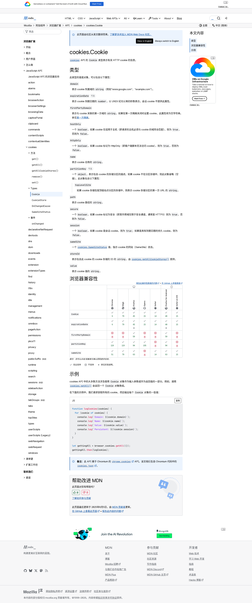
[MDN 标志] (30, 547)
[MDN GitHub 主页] (25, 570)
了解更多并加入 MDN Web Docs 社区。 (131, 34)
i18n (30, 288)
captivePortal (35, 117)
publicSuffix (34, 358)
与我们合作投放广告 (115, 569)
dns (30, 241)
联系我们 (28, 471)
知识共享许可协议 (107, 597)
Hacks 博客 (195, 579)
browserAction (36, 100)
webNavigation (36, 441)
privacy (32, 347)
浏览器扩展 (29, 41)
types (31, 423)
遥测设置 (69, 591)
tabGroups (33, 400)
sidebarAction (35, 388)
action (31, 82)
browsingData (35, 111)
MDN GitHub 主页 (156, 574)
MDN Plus (110, 574)
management (35, 305)
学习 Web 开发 (196, 558)
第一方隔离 (82, 117)
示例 (193, 50)
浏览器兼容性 (198, 45)
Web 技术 (194, 553)
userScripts (34, 429)
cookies (32, 147)
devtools (33, 235)
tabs (30, 405)
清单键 (29, 458)
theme (31, 411)
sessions (33, 382)
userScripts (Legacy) (39, 435)
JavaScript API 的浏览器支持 (43, 76)
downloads (34, 253)
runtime (32, 364)
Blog (179, 18)
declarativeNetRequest (40, 229)
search (31, 376)
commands (34, 129)
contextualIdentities (39, 141)
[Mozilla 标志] (33, 591)
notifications (34, 317)
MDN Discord (154, 569)
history (31, 282)
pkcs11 (31, 341)
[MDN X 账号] (36, 570)
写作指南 (151, 564)
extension (33, 264)
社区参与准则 (101, 591)
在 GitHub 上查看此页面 (84, 511)
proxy (31, 352)
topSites (32, 417)
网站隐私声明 (53, 591)
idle (30, 300)
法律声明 (84, 591)
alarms (31, 88)
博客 (107, 558)
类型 (193, 40)
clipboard (33, 123)
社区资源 (151, 558)
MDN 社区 (152, 553)
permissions (34, 335)
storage (32, 394)
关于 (107, 553)
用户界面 (30, 58)
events (31, 258)
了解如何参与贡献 (81, 498)
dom (30, 247)
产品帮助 (109, 579)
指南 (191, 564)
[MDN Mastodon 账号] (41, 570)
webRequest (35, 447)
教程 (191, 569)
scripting (32, 370)
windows (33, 452)
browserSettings (37, 106)
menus (31, 311)
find (30, 276)
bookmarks (34, 94)
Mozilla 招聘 (111, 564)
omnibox (33, 323)
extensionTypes (36, 270)
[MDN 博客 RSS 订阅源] (46, 570)
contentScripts (36, 135)
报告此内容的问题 (111, 511)
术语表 (192, 574)
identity (32, 294)
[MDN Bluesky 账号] (30, 570)
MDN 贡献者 (118, 507)
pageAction (34, 329)
